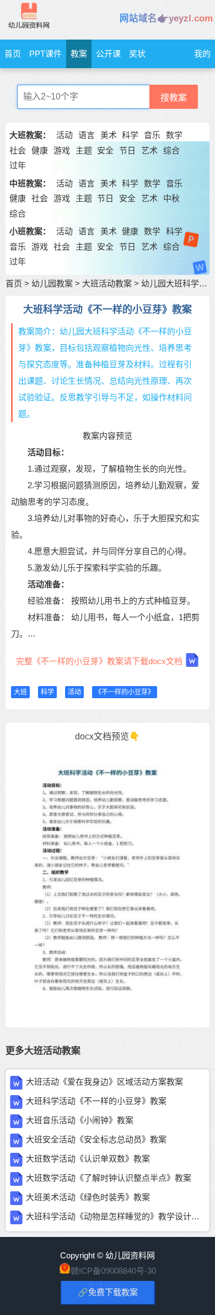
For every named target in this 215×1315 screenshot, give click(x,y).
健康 (39, 150)
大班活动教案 (107, 283)
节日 (127, 150)
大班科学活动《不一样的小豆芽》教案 (96, 1101)
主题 (84, 150)
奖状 (137, 53)
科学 (130, 135)
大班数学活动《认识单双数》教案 (88, 1158)
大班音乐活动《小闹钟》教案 (79, 1120)
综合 (171, 150)
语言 (86, 135)
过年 (17, 165)
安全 (105, 150)
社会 (17, 150)
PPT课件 (45, 53)
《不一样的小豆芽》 (124, 692)
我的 (202, 53)
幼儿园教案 (52, 283)
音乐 (152, 135)
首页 (12, 53)
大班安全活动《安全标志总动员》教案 (96, 1139)
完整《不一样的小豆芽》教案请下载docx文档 (99, 661)
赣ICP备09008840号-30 (113, 1270)
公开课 (108, 53)
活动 (64, 135)
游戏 (61, 150)
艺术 (149, 150)
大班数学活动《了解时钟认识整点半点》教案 (108, 1178)
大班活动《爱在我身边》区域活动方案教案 (104, 1081)
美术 (108, 135)
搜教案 (173, 97)
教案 (79, 53)
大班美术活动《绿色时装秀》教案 (88, 1197)
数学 (174, 135)
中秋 (171, 198)
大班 (20, 692)
